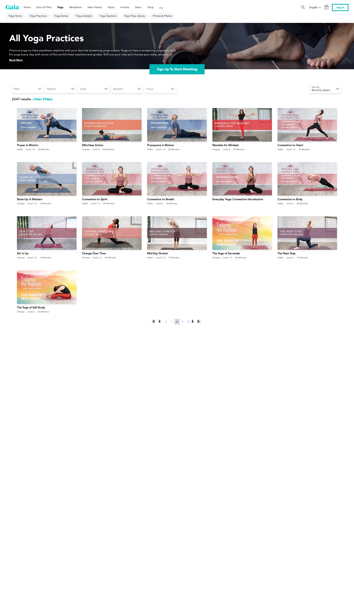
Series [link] (27, 7)
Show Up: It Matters (29, 199)
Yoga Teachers (108, 16)
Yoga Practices (38, 16)
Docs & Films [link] (43, 7)
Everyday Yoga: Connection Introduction (237, 199)
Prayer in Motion (27, 145)
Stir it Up (22, 253)
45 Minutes (110, 257)
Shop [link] (151, 7)
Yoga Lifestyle (84, 16)
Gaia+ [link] (138, 7)
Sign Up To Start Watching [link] (177, 69)
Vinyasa (86, 149)
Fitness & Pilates (162, 16)
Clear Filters (43, 99)
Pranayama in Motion (160, 145)
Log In (340, 7)
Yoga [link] (60, 7)
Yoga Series (61, 16)
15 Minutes (45, 257)
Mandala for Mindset (225, 145)
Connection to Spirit (94, 199)
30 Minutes (238, 149)
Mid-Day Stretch (157, 253)
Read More (16, 60)
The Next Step (286, 253)
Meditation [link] (75, 7)
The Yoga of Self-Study (31, 307)
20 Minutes (43, 149)
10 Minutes (45, 203)
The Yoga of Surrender (226, 253)
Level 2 (96, 149)
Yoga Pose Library (134, 16)
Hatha (20, 149)
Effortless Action (92, 145)
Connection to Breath (160, 199)
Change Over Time (94, 253)
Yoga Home (15, 16)
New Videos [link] (95, 7)
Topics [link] (111, 7)
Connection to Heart (290, 145)
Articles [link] (124, 7)
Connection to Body (290, 199)
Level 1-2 (30, 149)
